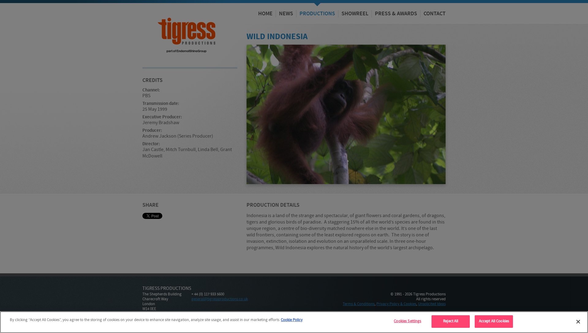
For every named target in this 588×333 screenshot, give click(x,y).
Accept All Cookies (494, 321)
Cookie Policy (292, 320)
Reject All (450, 321)
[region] (294, 322)
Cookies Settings (407, 321)
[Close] (578, 321)
